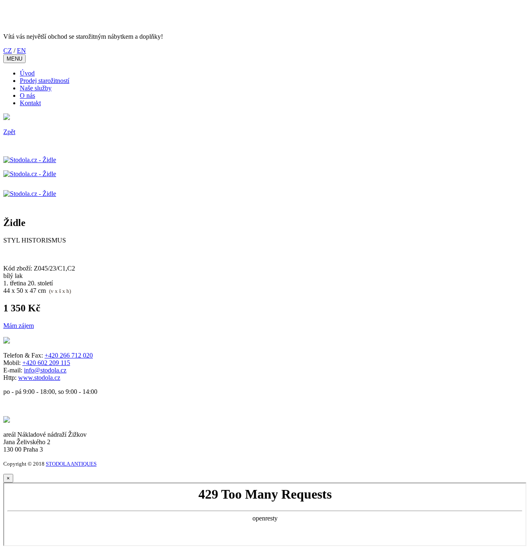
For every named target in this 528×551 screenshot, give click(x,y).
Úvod (27, 73)
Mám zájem (18, 325)
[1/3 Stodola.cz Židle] (29, 159)
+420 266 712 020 (69, 355)
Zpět (9, 131)
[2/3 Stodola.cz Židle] (29, 173)
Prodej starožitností (44, 80)
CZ (7, 50)
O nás (27, 95)
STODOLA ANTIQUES (71, 464)
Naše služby (36, 88)
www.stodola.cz (39, 377)
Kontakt (30, 102)
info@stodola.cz (45, 370)
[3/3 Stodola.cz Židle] (29, 193)
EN (21, 50)
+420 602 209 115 (46, 362)
